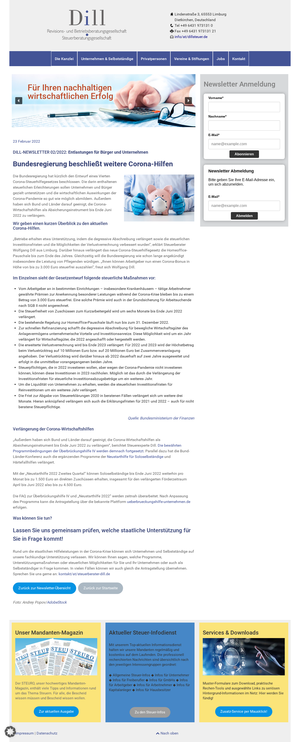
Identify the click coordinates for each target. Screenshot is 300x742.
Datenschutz (47, 733)
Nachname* (217, 116)
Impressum (24, 733)
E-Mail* (213, 135)
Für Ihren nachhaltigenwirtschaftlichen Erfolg (70, 92)
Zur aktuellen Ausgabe (56, 711)
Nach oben (169, 733)
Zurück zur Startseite (100, 588)
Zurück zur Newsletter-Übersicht (44, 588)
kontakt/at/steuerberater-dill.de (84, 574)
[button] (18, 100)
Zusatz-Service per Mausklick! (243, 711)
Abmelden (244, 216)
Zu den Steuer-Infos (150, 712)
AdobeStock (57, 602)
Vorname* (215, 98)
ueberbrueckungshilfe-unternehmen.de (158, 501)
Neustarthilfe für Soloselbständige (135, 456)
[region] (103, 100)
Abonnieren (244, 154)
